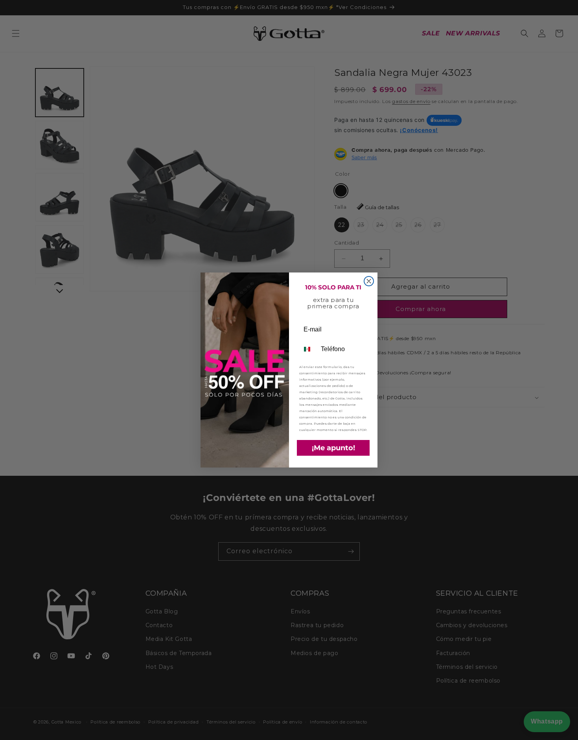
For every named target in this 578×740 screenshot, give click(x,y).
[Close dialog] (369, 281)
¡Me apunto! (333, 448)
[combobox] (308, 349)
